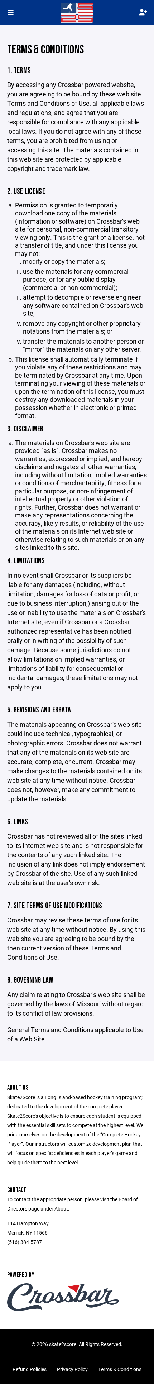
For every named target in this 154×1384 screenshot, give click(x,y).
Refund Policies (30, 1369)
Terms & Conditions (119, 1369)
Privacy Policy (72, 1369)
